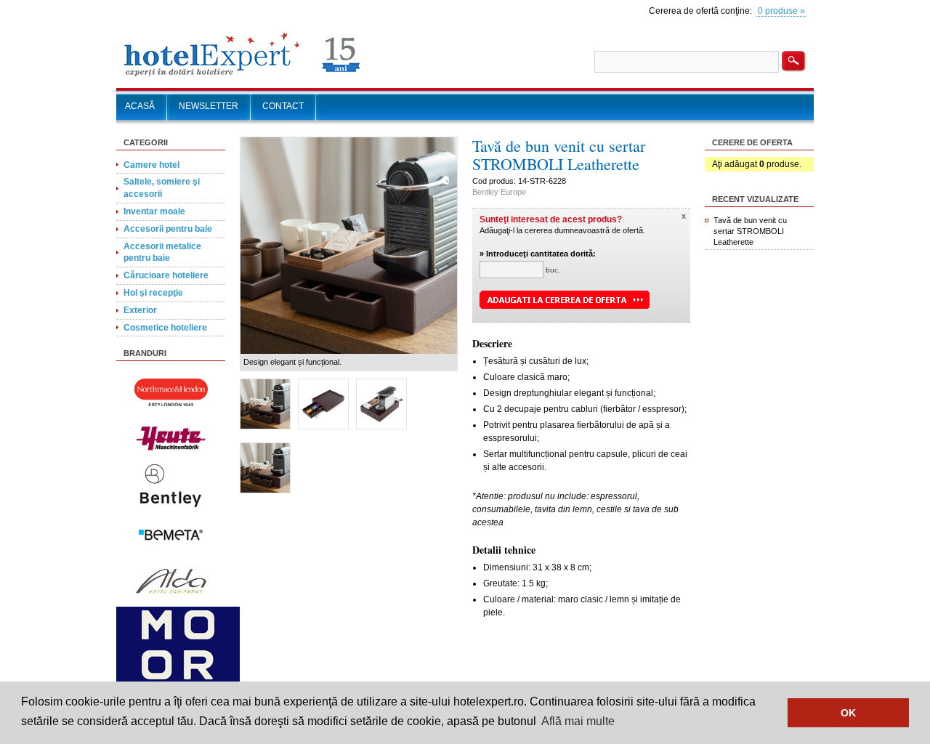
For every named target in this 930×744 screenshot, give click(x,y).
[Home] (242, 76)
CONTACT (283, 106)
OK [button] (848, 713)
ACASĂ (140, 106)
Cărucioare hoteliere (166, 275)
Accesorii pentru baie (168, 229)
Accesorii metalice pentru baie (162, 252)
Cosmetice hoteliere (165, 328)
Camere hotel (151, 165)
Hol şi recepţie (153, 293)
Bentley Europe (499, 191)
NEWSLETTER (208, 106)
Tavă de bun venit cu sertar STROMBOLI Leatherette (750, 231)
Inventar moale (154, 211)
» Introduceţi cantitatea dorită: (538, 253)
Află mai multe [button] (578, 721)
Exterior (140, 310)
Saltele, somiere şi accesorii (162, 188)
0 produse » (781, 11)
